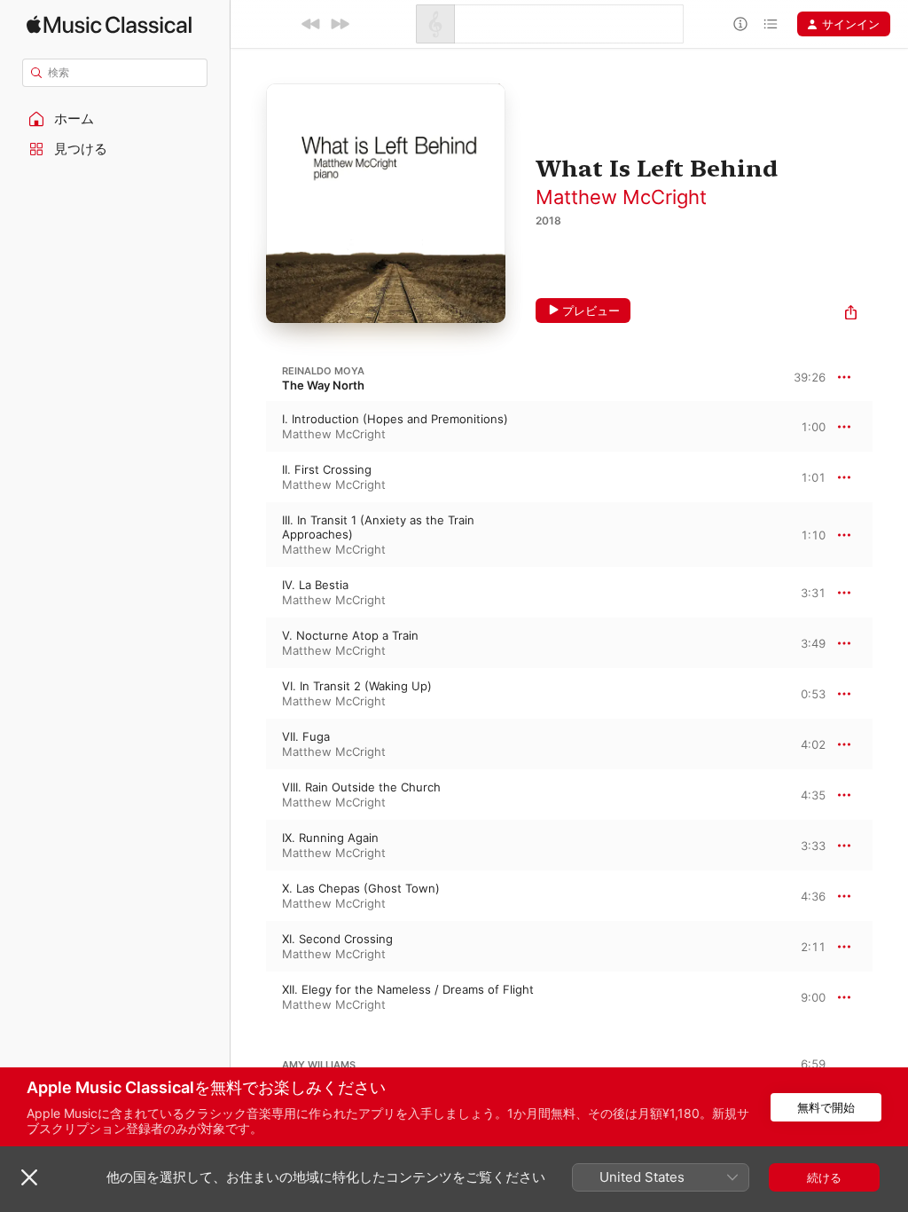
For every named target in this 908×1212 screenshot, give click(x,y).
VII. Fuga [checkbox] (306, 736)
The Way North (323, 385)
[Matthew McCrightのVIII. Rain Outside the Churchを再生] (248, 795)
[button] (115, 119)
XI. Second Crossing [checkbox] (337, 939)
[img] (109, 24)
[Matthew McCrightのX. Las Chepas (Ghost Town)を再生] (248, 896)
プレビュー (591, 310)
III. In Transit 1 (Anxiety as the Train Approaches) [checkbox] (378, 527)
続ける (824, 1177)
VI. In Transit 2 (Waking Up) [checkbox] (357, 686)
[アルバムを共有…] (851, 314)
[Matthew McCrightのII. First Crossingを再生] (248, 477)
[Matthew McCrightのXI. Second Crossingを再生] (248, 947)
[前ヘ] (311, 24)
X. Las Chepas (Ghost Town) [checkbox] (361, 888)
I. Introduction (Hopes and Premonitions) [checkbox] (395, 419)
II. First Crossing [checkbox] (327, 469)
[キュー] (770, 24)
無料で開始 (826, 1107)
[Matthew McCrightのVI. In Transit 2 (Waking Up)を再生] (248, 694)
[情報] (740, 24)
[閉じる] (29, 1177)
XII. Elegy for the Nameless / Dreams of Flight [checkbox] (408, 989)
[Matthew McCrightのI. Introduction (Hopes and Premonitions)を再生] (248, 427)
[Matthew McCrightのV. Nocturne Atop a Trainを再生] (248, 643)
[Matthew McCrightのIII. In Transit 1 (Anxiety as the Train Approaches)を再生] (248, 535)
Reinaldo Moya (323, 371)
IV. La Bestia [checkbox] (315, 585)
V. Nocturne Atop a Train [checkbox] (350, 635)
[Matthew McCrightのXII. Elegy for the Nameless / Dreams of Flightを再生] (248, 997)
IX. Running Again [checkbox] (330, 837)
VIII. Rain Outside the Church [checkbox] (361, 787)
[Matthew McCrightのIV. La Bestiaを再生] (248, 593)
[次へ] (339, 24)
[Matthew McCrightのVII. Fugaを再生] (248, 744)
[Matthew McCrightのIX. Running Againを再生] (248, 845)
